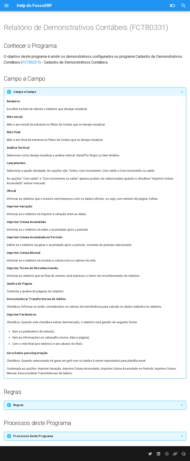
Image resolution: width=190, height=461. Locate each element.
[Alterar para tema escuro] (172, 5)
